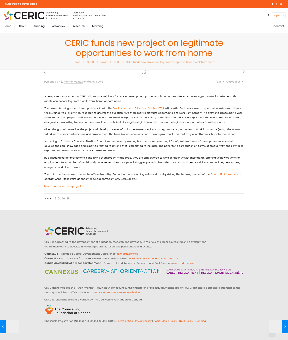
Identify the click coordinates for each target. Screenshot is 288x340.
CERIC (90, 62)
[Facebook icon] (272, 4)
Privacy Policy (143, 321)
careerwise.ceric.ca (140, 258)
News (103, 62)
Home (76, 62)
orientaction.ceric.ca (165, 258)
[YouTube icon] (276, 4)
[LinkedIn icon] (281, 4)
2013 (116, 62)
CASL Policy (186, 321)
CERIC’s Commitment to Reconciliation (116, 292)
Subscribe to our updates (21, 4)
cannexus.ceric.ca (127, 253)
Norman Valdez (73, 81)
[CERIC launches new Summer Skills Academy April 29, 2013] (9, 326)
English (277, 15)
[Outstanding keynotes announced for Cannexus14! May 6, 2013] (278, 326)
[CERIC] (54, 15)
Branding (200, 321)
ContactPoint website (224, 174)
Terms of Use (124, 321)
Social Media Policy (165, 321)
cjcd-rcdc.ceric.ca (184, 263)
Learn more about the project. (63, 186)
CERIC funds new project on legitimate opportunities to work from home (170, 62)
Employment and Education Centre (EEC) (138, 108)
